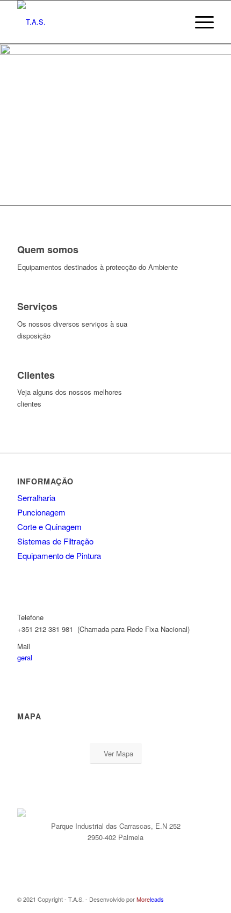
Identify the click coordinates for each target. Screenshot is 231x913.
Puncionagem (41, 512)
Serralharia (36, 497)
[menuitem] (173, 22)
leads (150, 899)
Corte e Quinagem (49, 526)
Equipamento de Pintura (59, 555)
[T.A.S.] (95, 22)
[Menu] (199, 22)
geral (24, 657)
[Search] (173, 22)
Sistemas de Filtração (55, 541)
